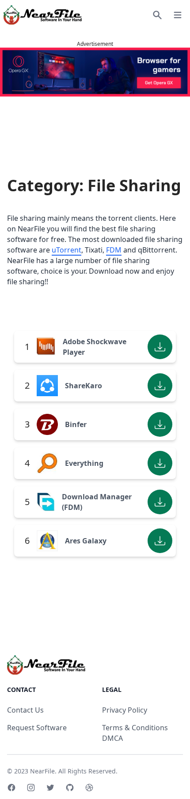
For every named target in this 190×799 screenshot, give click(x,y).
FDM (114, 250)
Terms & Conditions (135, 727)
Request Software (37, 727)
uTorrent (66, 250)
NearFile (42, 771)
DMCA (112, 738)
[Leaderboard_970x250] (95, 72)
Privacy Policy (124, 710)
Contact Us (25, 710)
